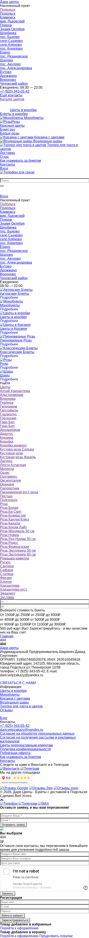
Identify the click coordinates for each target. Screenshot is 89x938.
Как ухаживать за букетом (20, 160)
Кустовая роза (11, 453)
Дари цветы (9, 648)
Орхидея (7, 484)
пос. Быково (10, 37)
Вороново (8, 80)
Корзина (6, 437)
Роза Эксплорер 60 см (18, 554)
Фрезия (6, 578)
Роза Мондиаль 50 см (17, 531)
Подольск (7, 9)
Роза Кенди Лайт (13, 527)
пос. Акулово (10, 64)
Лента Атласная (13, 465)
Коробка (6, 441)
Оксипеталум (10, 480)
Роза (4, 504)
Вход (4, 168)
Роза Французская (14, 546)
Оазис (5, 473)
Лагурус (6, 461)
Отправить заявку (13, 824)
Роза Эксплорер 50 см (18, 550)
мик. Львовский (12, 21)
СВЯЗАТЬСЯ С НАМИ (18, 683)
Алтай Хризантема (15, 391)
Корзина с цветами (15, 698)
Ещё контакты (11, 95)
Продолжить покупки (56, 936)
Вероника (8, 399)
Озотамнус (8, 476)
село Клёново (11, 44)
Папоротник (9, 488)
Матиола (7, 469)
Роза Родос (9, 543)
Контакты (7, 164)
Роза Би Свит (11, 511)
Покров (6, 25)
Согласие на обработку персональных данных (37, 733)
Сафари (6, 570)
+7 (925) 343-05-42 (14, 91)
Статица (6, 574)
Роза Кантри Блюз (14, 519)
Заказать (7, 893)
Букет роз (7, 129)
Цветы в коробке (13, 691)
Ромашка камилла (14, 558)
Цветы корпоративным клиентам (26, 745)
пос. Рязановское (14, 56)
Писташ (6, 496)
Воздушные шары (14, 702)
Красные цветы (12, 125)
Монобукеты (10, 694)
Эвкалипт (7, 593)
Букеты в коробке (14, 114)
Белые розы (9, 133)
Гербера (6, 402)
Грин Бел (7, 422)
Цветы (5, 387)
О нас (4, 157)
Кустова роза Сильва (17, 449)
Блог (4, 718)
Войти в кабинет (12, 915)
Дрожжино (8, 76)
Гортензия (8, 418)
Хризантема (9, 585)
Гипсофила (9, 410)
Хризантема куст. (13, 589)
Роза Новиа (9, 535)
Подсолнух (8, 500)
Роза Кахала (10, 523)
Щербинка (8, 33)
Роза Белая (9, 508)
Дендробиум (10, 430)
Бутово (5, 72)
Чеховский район (14, 83)
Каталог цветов (12, 99)
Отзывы (6, 710)
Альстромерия (11, 395)
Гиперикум (8, 406)
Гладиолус (8, 414)
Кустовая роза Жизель (18, 457)
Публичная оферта (15, 753)
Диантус (6, 434)
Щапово (6, 60)
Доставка (7, 153)
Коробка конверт (13, 445)
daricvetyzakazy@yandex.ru (21, 729)
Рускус (5, 562)
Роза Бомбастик (13, 515)
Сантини (7, 566)
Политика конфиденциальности (25, 749)
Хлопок (6, 582)
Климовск (7, 17)
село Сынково (11, 41)
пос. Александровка (16, 68)
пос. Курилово (11, 48)
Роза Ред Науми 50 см (18, 539)
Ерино (5, 52)
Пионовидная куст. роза (19, 492)
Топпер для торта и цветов (21, 706)
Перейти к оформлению (19, 928)
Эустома (7, 597)
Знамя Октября (12, 29)
